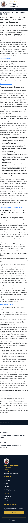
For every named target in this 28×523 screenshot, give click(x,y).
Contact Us (6, 498)
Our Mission (6, 479)
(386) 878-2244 (14, 6)
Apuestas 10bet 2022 (5, 58)
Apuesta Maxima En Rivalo (6, 304)
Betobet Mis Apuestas (5, 395)
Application (6, 482)
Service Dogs (7, 480)
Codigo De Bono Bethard (6, 84)
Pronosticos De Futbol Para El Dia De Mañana (11, 207)
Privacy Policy (7, 487)
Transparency (7, 486)
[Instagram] (8, 501)
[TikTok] (11, 501)
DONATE (14, 512)
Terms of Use (7, 489)
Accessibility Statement (9, 490)
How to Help (7, 485)
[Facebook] (5, 501)
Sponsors (6, 483)
